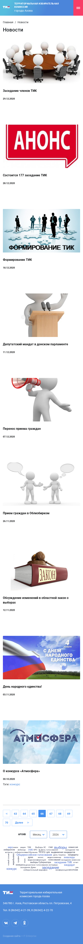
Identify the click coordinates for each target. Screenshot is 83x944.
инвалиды (69, 857)
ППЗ (43, 852)
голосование (54, 860)
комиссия (73, 847)
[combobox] (38, 834)
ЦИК (48, 852)
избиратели (9, 849)
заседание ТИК (63, 862)
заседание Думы (28, 867)
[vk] (6, 923)
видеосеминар (54, 857)
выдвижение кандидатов (63, 852)
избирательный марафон (35, 870)
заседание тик (72, 850)
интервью (53, 865)
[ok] (24, 923)
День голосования (49, 850)
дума (30, 857)
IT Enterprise (29, 936)
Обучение (33, 852)
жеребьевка (13, 859)
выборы (60, 847)
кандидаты (73, 855)
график (18, 859)
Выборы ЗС (40, 847)
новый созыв (8, 859)
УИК (30, 849)
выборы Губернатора (40, 862)
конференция (62, 870)
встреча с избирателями (16, 852)
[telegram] (15, 923)
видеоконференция (37, 860)
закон (15, 847)
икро (10, 847)
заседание (50, 867)
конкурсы (20, 865)
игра (24, 861)
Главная (8, 22)
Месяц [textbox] (37, 834)
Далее (19, 822)
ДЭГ (39, 851)
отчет (75, 862)
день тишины (59, 855)
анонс (40, 857)
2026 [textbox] (56, 834)
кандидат (69, 864)
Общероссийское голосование (34, 854)
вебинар (22, 850)
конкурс (15, 784)
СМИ (50, 847)
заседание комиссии (70, 860)
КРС (35, 850)
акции (23, 847)
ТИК (29, 847)
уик (76, 867)
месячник (73, 870)
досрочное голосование (36, 865)
